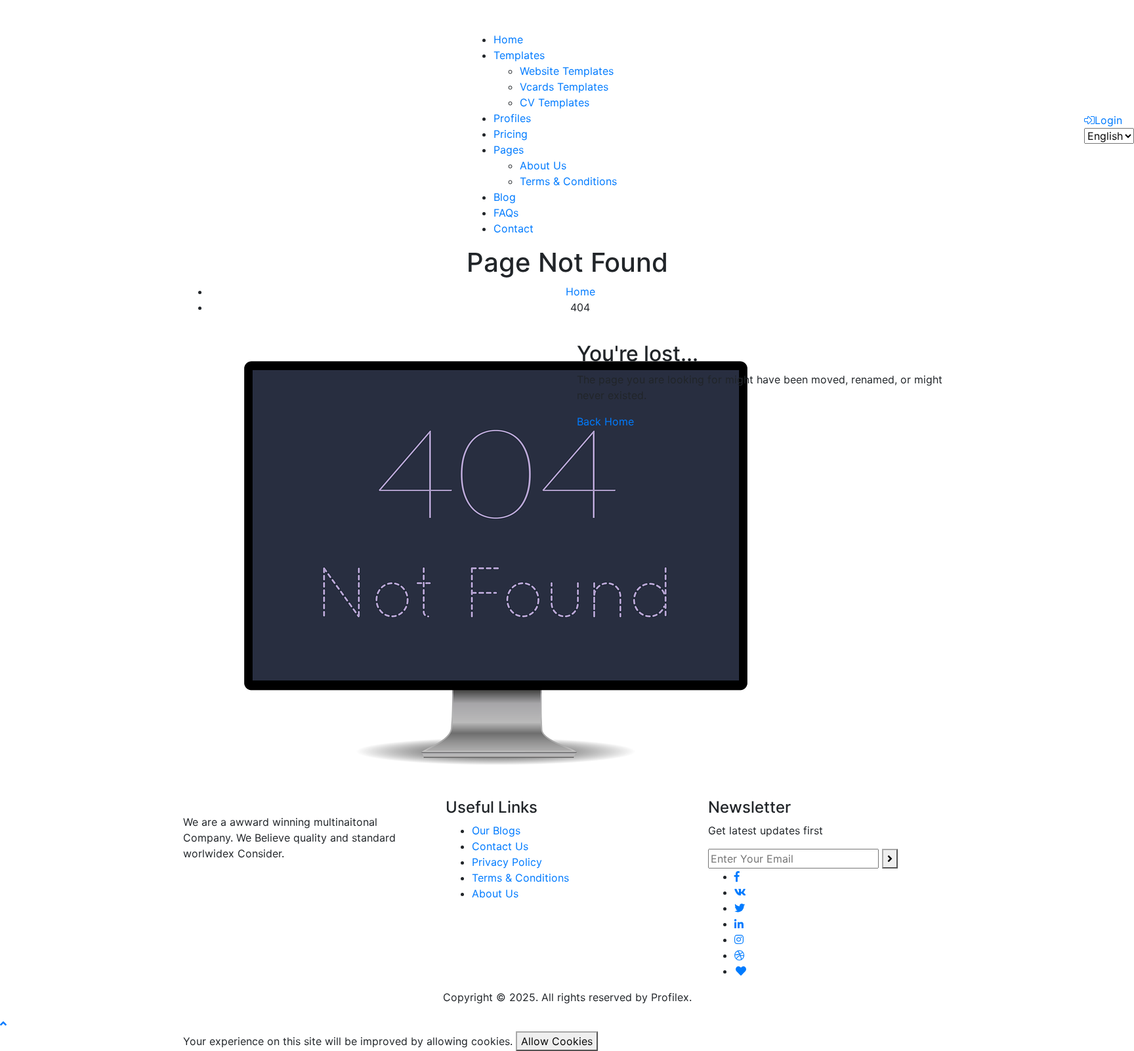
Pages (509, 149)
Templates (519, 55)
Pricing (511, 133)
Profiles (512, 118)
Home (508, 39)
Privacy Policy (507, 862)
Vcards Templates (564, 86)
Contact (514, 228)
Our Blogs (496, 830)
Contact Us (500, 846)
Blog (505, 197)
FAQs (506, 212)
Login (1108, 120)
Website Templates (567, 70)
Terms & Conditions (568, 181)
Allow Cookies (557, 1041)
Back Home (605, 421)
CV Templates (554, 102)
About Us (543, 165)
